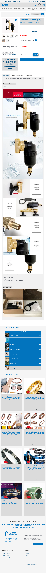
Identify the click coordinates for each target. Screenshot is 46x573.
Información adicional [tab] (17, 75)
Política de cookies (6, 555)
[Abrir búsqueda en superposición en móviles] (37, 14)
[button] (27, 1)
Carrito (27, 555)
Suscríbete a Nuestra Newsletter (31, 564)
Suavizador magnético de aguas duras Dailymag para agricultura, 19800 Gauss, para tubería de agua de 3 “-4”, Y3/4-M (34, 502)
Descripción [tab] (6, 75)
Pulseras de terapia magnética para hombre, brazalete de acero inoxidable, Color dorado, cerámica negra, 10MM (11, 467)
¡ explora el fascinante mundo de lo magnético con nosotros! (11, 540)
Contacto (27, 562)
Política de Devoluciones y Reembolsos (10, 562)
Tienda (3, 8)
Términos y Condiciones (7, 557)
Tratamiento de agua (19, 8)
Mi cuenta (27, 553)
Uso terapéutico (9, 8)
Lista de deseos (28, 557)
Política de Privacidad (6, 553)
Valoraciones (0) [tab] (30, 75)
